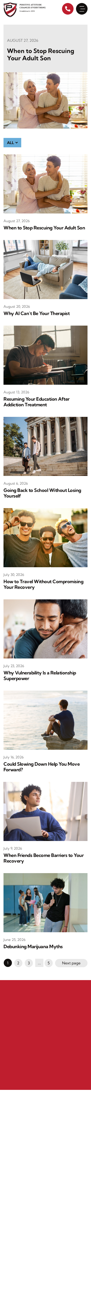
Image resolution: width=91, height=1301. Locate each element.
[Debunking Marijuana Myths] (46, 902)
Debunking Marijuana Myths (33, 946)
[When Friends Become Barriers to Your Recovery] (46, 811)
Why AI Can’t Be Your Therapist (37, 313)
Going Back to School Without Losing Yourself (42, 493)
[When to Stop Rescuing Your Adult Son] (46, 100)
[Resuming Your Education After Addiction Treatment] (46, 354)
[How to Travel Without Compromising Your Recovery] (46, 537)
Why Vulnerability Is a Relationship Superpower (40, 675)
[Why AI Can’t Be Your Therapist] (46, 269)
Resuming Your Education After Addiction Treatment (37, 401)
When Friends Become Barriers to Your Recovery (44, 858)
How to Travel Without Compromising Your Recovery (43, 584)
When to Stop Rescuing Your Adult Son (40, 54)
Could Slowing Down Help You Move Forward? (42, 766)
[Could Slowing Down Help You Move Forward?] (46, 719)
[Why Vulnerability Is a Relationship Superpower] (46, 628)
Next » (71, 963)
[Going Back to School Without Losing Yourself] (46, 446)
